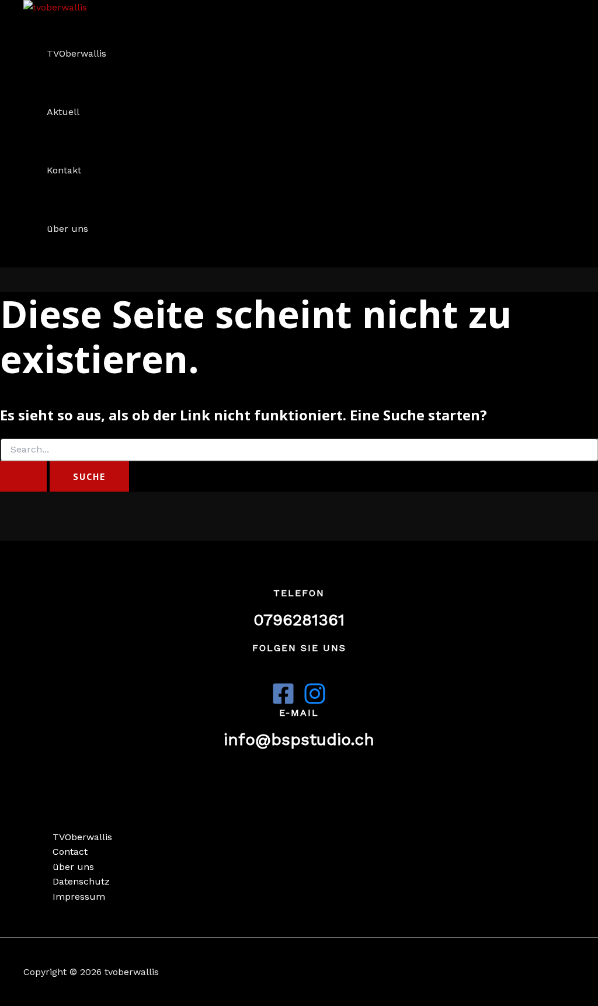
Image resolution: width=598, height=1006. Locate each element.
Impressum (79, 896)
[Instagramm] (314, 702)
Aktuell (63, 111)
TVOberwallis (76, 53)
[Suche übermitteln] (23, 476)
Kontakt (64, 170)
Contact (70, 851)
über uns (67, 228)
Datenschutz (81, 881)
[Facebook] (283, 702)
